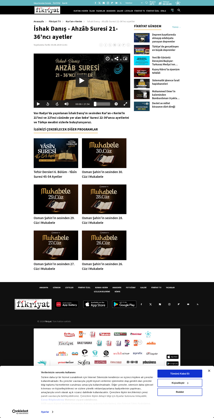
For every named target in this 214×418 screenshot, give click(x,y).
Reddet (180, 392)
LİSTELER (129, 11)
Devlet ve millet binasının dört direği (163, 105)
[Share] (116, 58)
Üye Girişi (56, 3)
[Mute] (66, 104)
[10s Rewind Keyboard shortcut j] (47, 104)
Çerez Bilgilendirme (53, 399)
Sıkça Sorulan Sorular (42, 3)
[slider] (102, 104)
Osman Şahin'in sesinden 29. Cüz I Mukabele (54, 220)
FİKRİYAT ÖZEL (152, 11)
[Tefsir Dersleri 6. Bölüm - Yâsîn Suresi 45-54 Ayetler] (56, 153)
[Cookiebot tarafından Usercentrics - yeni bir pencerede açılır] (20, 412)
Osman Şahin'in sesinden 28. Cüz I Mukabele (102, 220)
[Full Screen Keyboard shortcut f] (125, 104)
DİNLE (163, 11)
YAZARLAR (100, 11)
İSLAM (92, 11)
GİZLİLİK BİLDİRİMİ (102, 291)
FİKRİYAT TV (139, 11)
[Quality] (116, 104)
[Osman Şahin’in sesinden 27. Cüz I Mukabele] (56, 245)
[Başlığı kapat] (209, 371)
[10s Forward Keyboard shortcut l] (57, 104)
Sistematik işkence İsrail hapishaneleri (166, 82)
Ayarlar (45, 411)
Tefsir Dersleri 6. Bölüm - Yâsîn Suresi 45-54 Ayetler (55, 174)
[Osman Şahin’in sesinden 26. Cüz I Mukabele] (104, 245)
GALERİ (120, 11)
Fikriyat (48, 321)
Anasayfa (39, 21)
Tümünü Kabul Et (179, 373)
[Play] (82, 80)
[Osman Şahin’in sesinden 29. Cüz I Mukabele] (56, 199)
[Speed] (107, 58)
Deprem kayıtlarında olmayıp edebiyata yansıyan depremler (164, 38)
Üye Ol (64, 3)
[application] (82, 81)
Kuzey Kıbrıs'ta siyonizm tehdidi (166, 71)
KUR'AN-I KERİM (81, 11)
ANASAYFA (43, 287)
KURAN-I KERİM (101, 287)
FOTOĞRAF (131, 287)
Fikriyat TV (55, 21)
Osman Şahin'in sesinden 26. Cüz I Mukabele (102, 266)
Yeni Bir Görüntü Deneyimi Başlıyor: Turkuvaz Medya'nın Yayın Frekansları (163, 61)
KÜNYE (117, 291)
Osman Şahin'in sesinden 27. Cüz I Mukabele (54, 266)
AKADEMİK (111, 11)
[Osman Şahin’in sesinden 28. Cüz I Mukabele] (104, 199)
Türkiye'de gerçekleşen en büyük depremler (165, 48)
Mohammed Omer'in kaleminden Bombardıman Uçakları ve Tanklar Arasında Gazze (165, 95)
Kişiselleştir (178, 383)
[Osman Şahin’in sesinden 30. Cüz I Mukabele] (104, 153)
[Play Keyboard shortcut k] (38, 104)
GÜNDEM (56, 287)
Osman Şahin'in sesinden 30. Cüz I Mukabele (102, 174)
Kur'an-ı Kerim (74, 21)
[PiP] (125, 58)
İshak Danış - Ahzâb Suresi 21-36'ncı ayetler (111, 21)
